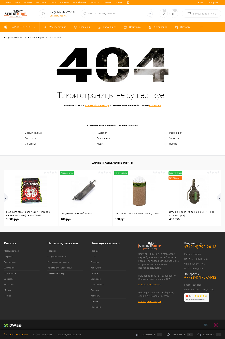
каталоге (155, 105)
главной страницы (97, 105)
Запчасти (174, 138)
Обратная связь (18, 334)
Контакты (107, 2)
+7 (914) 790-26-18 (42, 334)
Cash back (64, 2)
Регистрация (213, 2)
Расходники (175, 133)
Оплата (53, 2)
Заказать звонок (58, 16)
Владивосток (193, 243)
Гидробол (102, 133)
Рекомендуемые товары (59, 267)
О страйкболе (79, 2)
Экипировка (103, 138)
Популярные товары (57, 256)
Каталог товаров (21, 27)
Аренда (118, 2)
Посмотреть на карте (149, 284)
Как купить (41, 2)
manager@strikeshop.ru (69, 334)
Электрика (30, 138)
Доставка (94, 2)
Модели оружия (33, 133)
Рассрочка (96, 307)
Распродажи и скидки (58, 262)
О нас (17, 2)
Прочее (173, 143)
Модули (101, 143)
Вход (200, 2)
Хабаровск (191, 274)
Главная (8, 2)
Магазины (30, 143)
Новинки (51, 251)
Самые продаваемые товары (112, 162)
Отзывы (28, 2)
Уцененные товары (56, 273)
